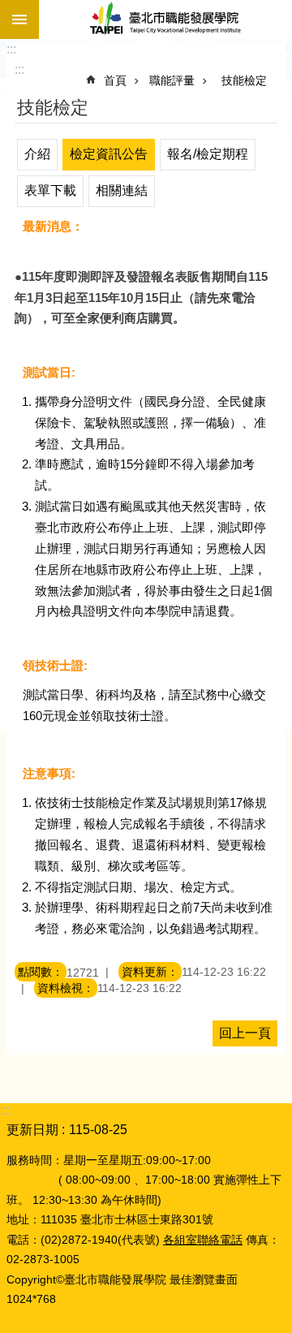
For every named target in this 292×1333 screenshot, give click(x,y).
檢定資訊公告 (109, 154)
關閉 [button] (19, 19)
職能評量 (172, 80)
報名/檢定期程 (207, 154)
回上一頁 (245, 1033)
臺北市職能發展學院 (165, 19)
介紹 (37, 154)
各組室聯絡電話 (203, 1239)
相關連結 (122, 190)
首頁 (115, 80)
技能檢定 (244, 80)
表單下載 (50, 190)
